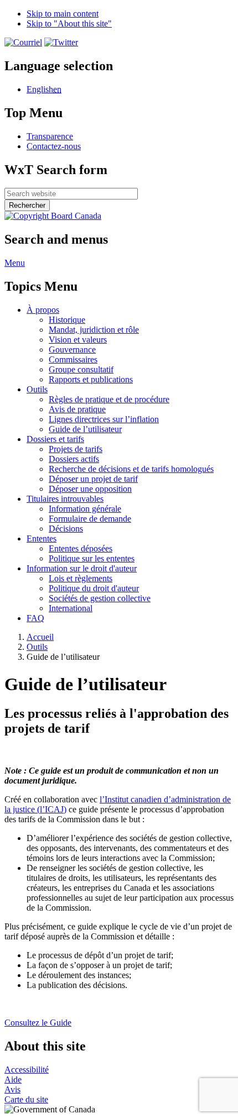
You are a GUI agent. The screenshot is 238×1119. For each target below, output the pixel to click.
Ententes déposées (80, 548)
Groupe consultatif (81, 369)
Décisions (66, 528)
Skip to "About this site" (69, 23)
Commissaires (73, 359)
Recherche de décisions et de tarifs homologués (131, 469)
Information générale (85, 508)
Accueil (40, 637)
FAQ (35, 618)
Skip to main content (63, 13)
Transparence (50, 136)
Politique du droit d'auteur (94, 588)
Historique (67, 319)
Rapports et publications (91, 379)
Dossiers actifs (74, 459)
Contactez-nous (54, 146)
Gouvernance (72, 349)
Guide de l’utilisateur (85, 429)
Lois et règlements (80, 578)
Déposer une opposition (90, 488)
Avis (12, 1089)
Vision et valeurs (78, 339)
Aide (13, 1079)
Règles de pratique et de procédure (109, 399)
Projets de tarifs (75, 449)
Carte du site (26, 1099)
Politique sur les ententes (91, 558)
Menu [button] (14, 262)
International (70, 608)
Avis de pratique (77, 409)
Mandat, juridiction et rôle (94, 329)
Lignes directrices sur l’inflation (104, 419)
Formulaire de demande (90, 518)
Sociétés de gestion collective (100, 598)
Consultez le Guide (37, 1022)
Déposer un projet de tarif (93, 479)
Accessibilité (26, 1069)
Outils (37, 647)
